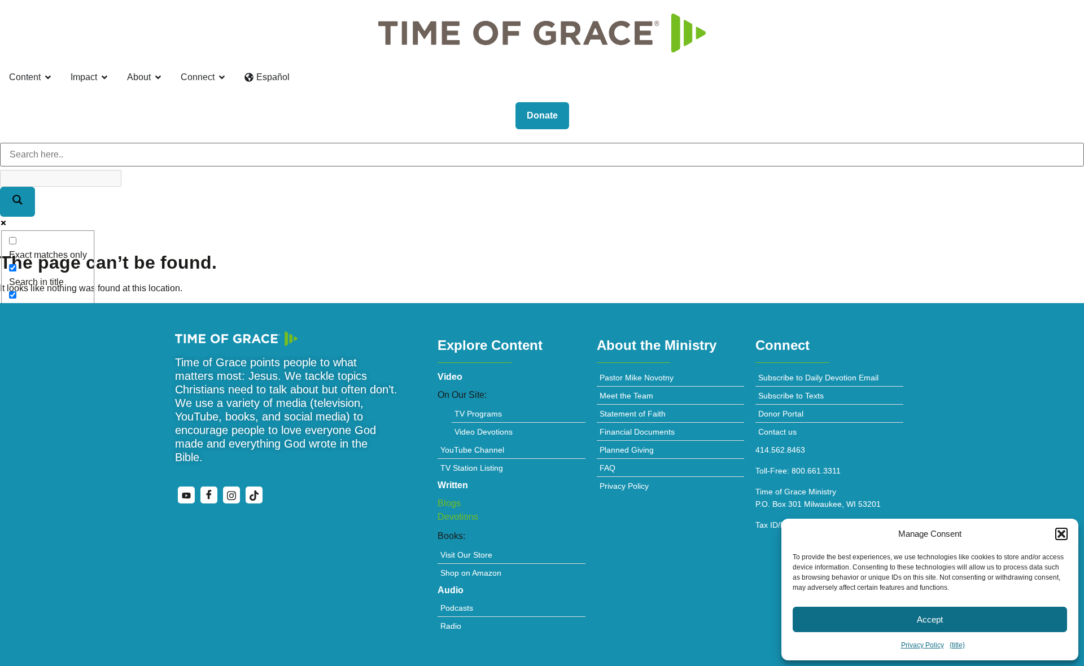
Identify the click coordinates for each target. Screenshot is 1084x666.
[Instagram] (231, 495)
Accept (930, 619)
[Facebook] (208, 495)
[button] (1061, 534)
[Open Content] (48, 77)
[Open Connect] (221, 77)
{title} (957, 645)
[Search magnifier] (17, 202)
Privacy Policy (922, 645)
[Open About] (158, 77)
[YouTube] (186, 495)
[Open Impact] (104, 77)
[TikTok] (254, 495)
